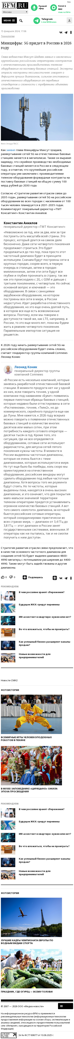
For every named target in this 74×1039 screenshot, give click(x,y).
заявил (10, 150)
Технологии (8, 36)
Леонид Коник (25, 367)
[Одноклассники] (71, 32)
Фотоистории (10, 690)
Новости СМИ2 (9, 680)
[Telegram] (66, 32)
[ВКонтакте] (61, 32)
